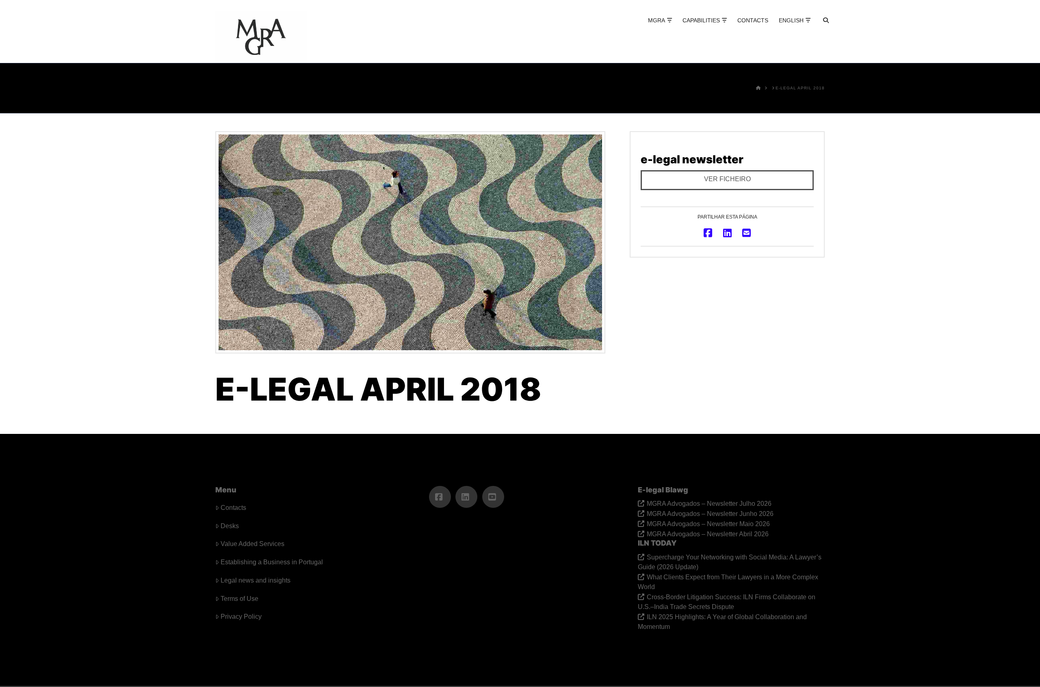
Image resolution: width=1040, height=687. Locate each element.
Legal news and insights (255, 580)
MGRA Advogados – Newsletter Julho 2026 (709, 503)
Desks (230, 525)
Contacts (233, 507)
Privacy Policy (241, 616)
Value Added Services (252, 543)
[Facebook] (440, 497)
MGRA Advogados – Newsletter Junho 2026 (710, 513)
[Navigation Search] (819, 28)
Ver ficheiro (727, 179)
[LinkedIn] (466, 497)
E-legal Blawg (663, 489)
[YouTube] (493, 497)
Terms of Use (239, 598)
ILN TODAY (657, 543)
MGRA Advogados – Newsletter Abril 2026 (708, 534)
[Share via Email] (746, 232)
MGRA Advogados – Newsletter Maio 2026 (708, 523)
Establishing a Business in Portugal (272, 562)
